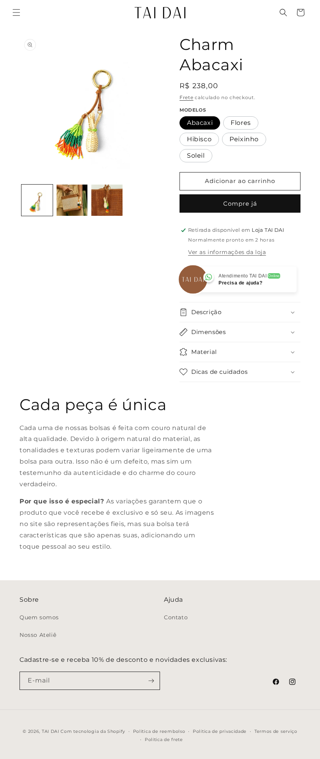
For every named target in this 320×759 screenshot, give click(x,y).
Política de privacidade (220, 731)
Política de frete (164, 739)
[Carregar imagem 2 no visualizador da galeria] (72, 200)
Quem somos (39, 617)
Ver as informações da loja (227, 252)
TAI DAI (50, 731)
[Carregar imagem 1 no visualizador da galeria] (37, 200)
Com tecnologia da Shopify (92, 731)
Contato (176, 617)
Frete (187, 97)
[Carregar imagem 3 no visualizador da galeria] (107, 200)
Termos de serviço (275, 731)
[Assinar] (151, 681)
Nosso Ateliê (38, 634)
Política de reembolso (159, 731)
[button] (16, 12)
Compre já (240, 203)
